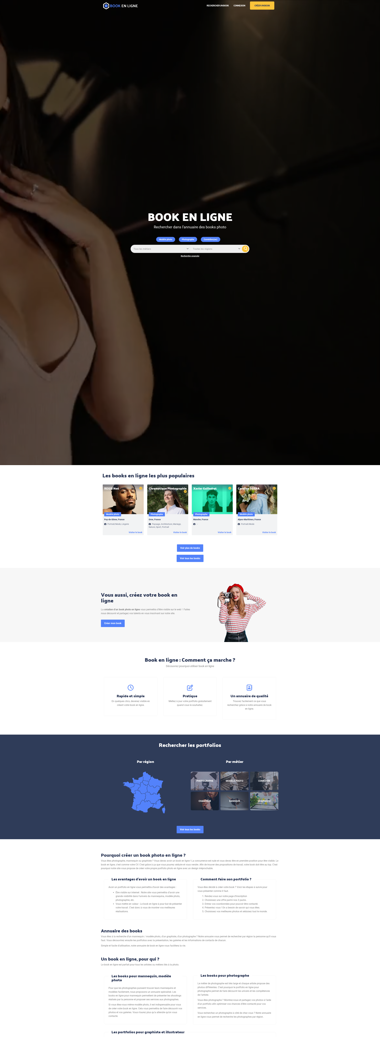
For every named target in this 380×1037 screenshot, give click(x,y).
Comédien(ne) (210, 239)
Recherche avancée (190, 256)
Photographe (188, 239)
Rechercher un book (218, 5)
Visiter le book (135, 532)
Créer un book (262, 5)
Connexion (239, 5)
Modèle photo (165, 239)
